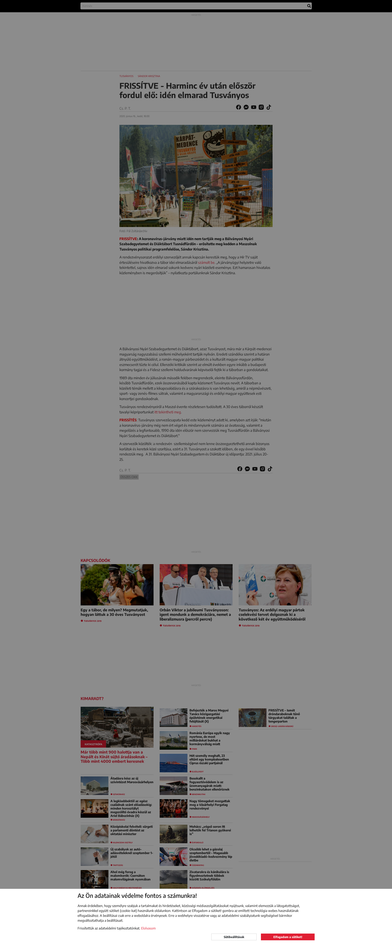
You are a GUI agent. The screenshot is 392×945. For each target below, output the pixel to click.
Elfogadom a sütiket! (287, 937)
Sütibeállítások (234, 937)
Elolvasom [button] (148, 928)
